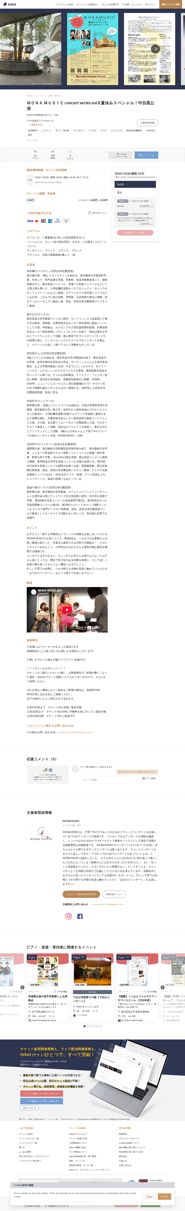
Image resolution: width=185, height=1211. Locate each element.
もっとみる (32, 140)
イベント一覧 (52, 1119)
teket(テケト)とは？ (78, 1134)
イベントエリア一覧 (28, 1143)
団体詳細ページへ (114, 894)
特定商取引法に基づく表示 (131, 1152)
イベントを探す (26, 1134)
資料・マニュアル (77, 1161)
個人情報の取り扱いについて (132, 1147)
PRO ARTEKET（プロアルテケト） (35, 1156)
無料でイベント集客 (171, 4)
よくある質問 (25, 1152)
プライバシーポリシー (129, 1138)
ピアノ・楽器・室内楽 (50, 96)
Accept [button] (164, 1196)
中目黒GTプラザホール (58, 1206)
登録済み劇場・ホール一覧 (81, 1165)
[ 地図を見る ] (36, 124)
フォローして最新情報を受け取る (81, 894)
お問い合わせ (125, 1165)
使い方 (22, 1147)
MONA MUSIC (71, 821)
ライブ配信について (78, 1152)
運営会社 (123, 1156)
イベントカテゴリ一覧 (29, 1138)
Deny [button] (149, 1197)
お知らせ (123, 1161)
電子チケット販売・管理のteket (31, 1119)
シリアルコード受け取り (30, 1161)
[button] (85, 1026)
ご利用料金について (78, 1143)
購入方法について (100, 213)
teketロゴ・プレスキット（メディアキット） (89, 1169)
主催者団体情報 (147, 122)
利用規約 (123, 1134)
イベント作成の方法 (78, 1138)
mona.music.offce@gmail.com (74, 732)
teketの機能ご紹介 (77, 1147)
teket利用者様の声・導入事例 (82, 1156)
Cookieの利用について (129, 1143)
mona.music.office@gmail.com (108, 904)
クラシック (32, 96)
